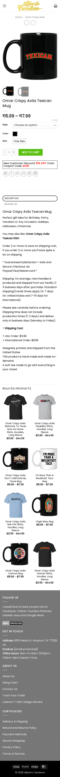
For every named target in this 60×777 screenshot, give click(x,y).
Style (5, 125)
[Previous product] (33, 22)
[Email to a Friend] (23, 174)
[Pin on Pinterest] (29, 174)
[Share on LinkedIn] (35, 174)
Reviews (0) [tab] (10, 204)
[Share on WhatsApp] (5, 174)
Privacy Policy (11, 747)
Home (18, 17)
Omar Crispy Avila (35, 17)
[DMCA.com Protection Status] (12, 623)
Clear (55, 120)
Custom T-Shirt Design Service (22, 702)
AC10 (26, 166)
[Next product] (26, 22)
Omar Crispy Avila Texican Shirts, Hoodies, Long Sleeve (44, 575)
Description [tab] (11, 198)
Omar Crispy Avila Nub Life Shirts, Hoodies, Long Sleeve (15, 526)
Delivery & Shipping (15, 721)
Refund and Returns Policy (19, 728)
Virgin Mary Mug (45, 521)
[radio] (15, 133)
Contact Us (9, 689)
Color (5, 133)
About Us (8, 676)
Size (4, 141)
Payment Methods (14, 734)
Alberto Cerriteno (34, 772)
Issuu (17, 615)
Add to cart (31, 152)
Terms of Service (13, 754)
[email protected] (26, 649)
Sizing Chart (10, 682)
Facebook (9, 611)
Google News (35, 615)
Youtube (33, 611)
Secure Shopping (13, 741)
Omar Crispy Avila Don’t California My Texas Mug (15, 478)
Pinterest (46, 611)
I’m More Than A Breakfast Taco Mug (45, 478)
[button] (4, 6)
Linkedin (7, 615)
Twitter (21, 611)
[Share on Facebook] (11, 174)
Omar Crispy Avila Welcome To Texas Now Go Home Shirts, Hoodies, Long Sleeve (15, 429)
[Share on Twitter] (17, 174)
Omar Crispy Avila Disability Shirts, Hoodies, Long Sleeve (44, 428)
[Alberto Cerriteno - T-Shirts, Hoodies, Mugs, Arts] (30, 6)
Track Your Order (13, 695)
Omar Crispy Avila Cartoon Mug (15, 572)
